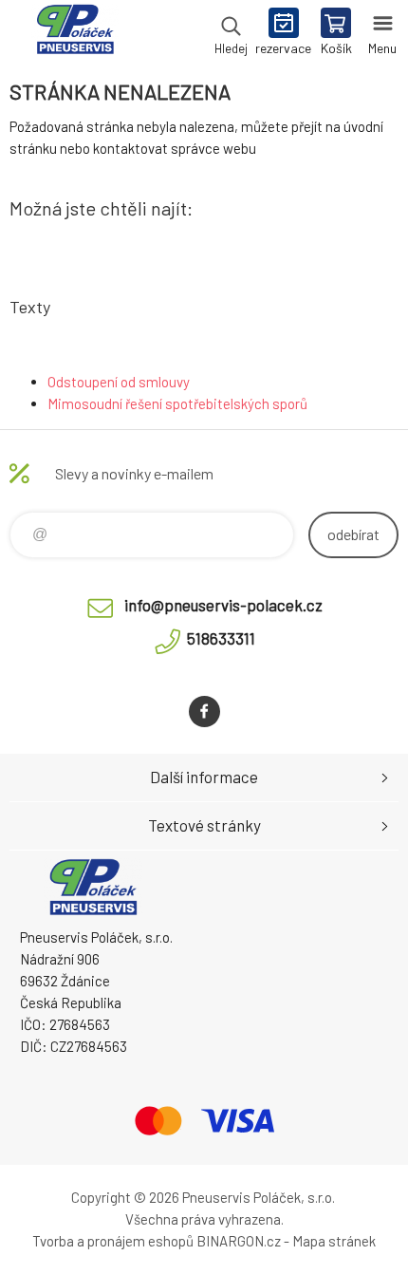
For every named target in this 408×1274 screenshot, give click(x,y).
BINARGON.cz (238, 1240)
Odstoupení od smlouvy (118, 381)
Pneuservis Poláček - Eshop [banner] (74, 33)
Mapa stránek (334, 1240)
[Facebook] (204, 711)
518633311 (221, 637)
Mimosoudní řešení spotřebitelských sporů (177, 403)
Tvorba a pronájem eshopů (113, 1240)
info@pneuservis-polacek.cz (223, 604)
